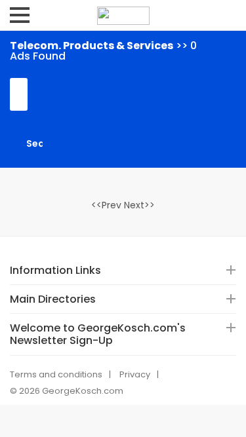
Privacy (134, 374)
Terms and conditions (56, 374)
